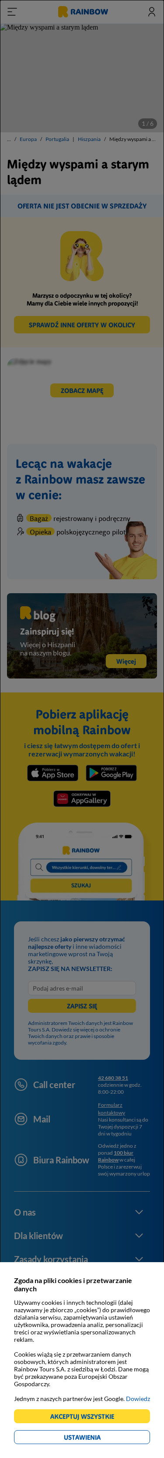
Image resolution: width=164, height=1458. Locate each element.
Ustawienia (97, 1438)
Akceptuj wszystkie (86, 1417)
